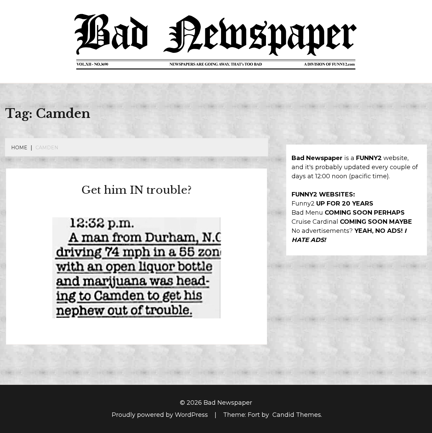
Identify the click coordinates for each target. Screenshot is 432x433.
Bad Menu (307, 212)
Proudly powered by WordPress (161, 415)
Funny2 (303, 203)
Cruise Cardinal (315, 221)
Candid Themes (296, 415)
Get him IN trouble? (136, 190)
